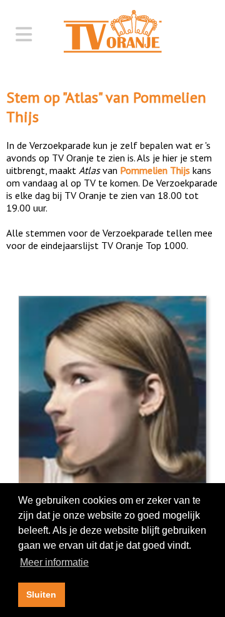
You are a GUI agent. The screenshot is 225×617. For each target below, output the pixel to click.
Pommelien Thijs (155, 170)
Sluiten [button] (41, 594)
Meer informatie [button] (54, 562)
